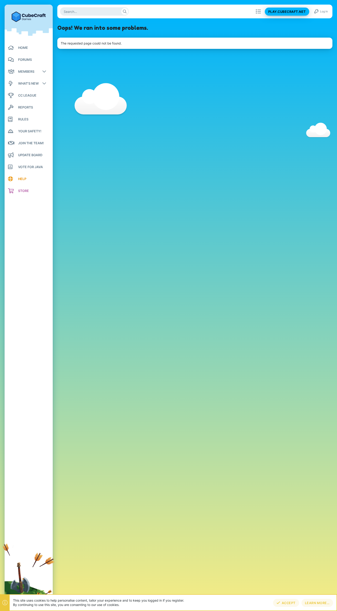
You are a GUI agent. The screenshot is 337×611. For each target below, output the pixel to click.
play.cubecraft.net (287, 12)
